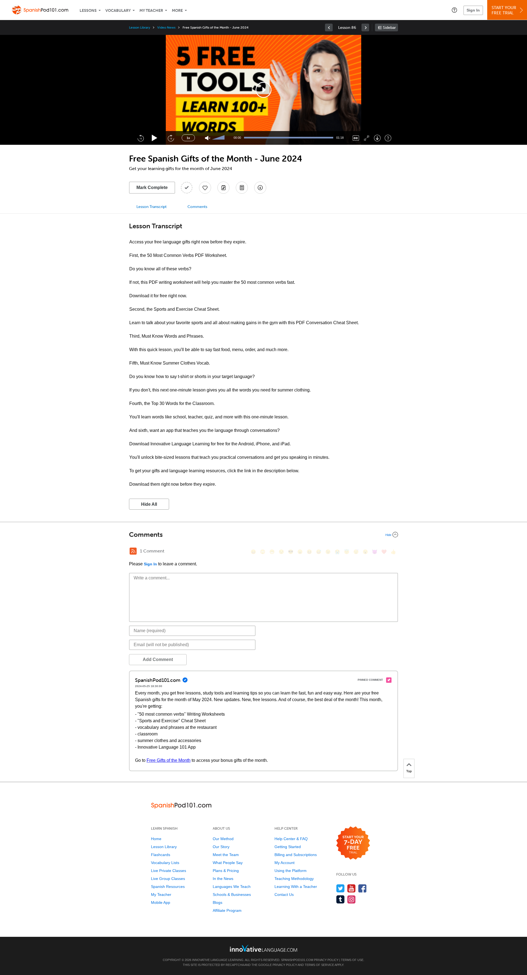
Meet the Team (226, 854)
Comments (197, 206)
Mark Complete (152, 187)
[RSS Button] (133, 551)
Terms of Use (352, 960)
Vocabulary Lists (165, 862)
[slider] (219, 138)
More (177, 10)
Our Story (221, 847)
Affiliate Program (227, 910)
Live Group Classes (168, 878)
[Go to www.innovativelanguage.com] (263, 948)
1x (188, 138)
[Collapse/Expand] (263, 534)
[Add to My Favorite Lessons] (205, 188)
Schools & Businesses (232, 894)
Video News (166, 27)
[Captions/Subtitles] (355, 138)
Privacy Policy (326, 960)
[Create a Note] (223, 188)
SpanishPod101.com (297, 960)
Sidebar (389, 27)
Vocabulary (118, 10)
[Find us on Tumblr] (340, 899)
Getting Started (287, 847)
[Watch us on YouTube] (351, 888)
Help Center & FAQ (291, 839)
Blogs (217, 902)
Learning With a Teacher (295, 886)
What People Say (228, 862)
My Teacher (151, 10)
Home (156, 839)
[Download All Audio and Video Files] (260, 188)
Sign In (473, 10)
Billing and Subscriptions (295, 854)
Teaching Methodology (294, 878)
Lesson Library (139, 27)
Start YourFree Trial (504, 10)
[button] (454, 10)
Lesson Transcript (151, 206)
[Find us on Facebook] (362, 888)
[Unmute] (207, 138)
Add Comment (158, 659)
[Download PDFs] (242, 188)
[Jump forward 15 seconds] (171, 138)
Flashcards (160, 854)
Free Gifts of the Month (168, 760)
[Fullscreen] (366, 138)
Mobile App (160, 902)
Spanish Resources (168, 886)
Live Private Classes (168, 870)
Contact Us (284, 894)
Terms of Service (319, 964)
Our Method (223, 839)
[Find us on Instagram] (351, 899)
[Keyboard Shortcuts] (388, 138)
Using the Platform (290, 870)
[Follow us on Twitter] (340, 888)
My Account (284, 862)
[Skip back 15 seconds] (140, 138)
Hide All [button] (149, 504)
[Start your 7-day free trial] (353, 843)
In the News (223, 878)
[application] (263, 90)
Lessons (88, 10)
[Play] (154, 138)
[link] (329, 27)
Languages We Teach (232, 886)
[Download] (377, 138)
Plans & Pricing (226, 870)
